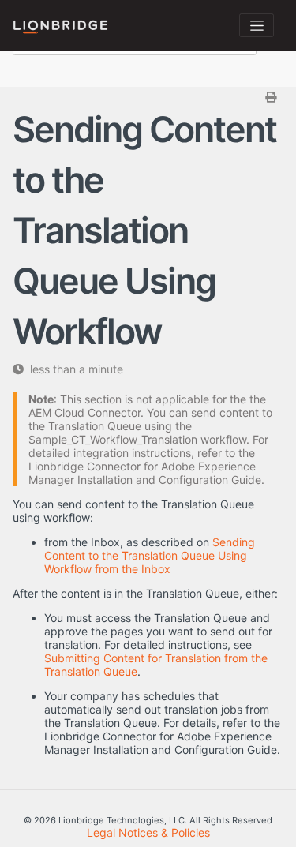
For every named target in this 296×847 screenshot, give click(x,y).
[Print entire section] (150, 96)
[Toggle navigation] (256, 25)
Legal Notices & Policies (148, 832)
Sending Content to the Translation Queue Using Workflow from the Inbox (149, 555)
